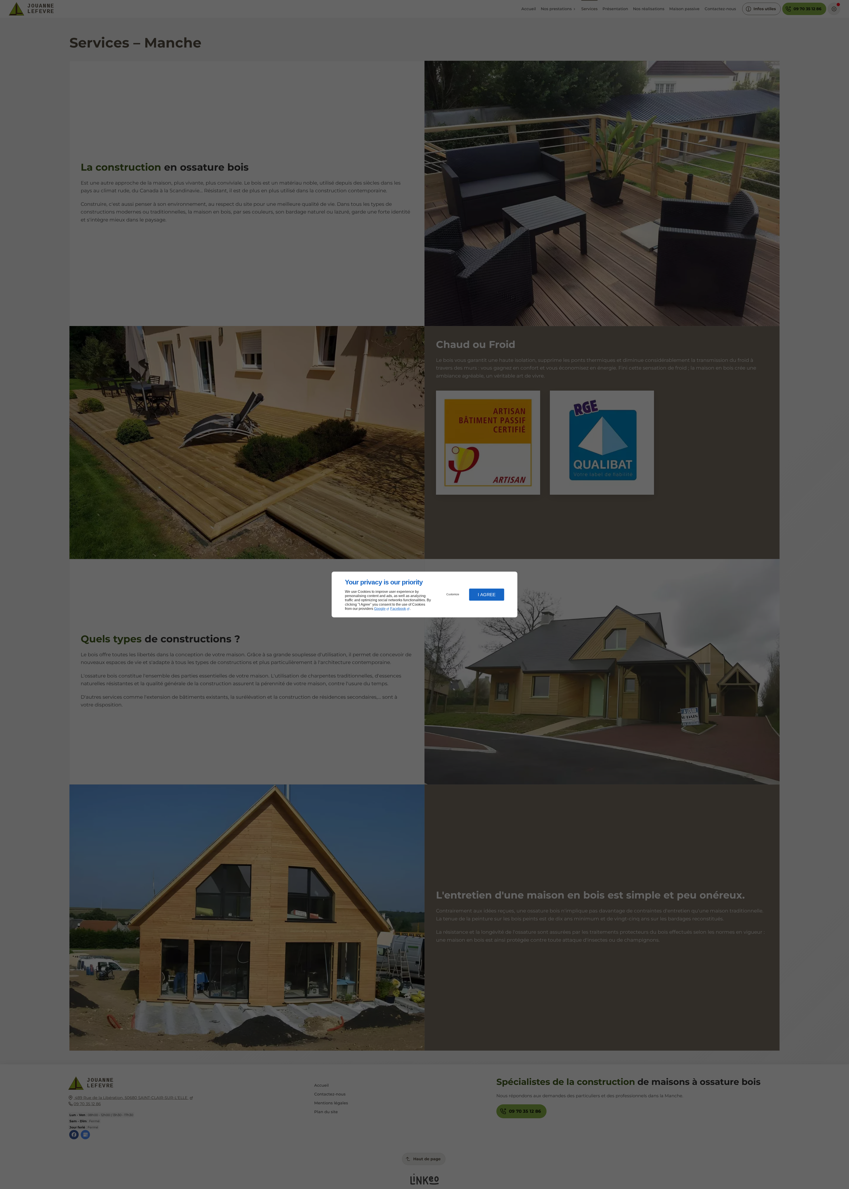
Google (380, 609)
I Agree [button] (486, 594)
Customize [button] (452, 594)
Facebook (398, 609)
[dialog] (424, 594)
